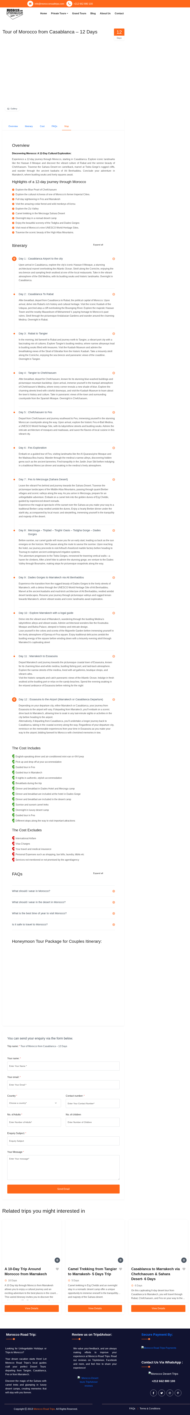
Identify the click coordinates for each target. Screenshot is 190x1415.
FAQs (54, 126)
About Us (105, 13)
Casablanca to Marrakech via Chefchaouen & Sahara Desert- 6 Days (155, 1274)
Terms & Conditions (150, 1408)
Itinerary (29, 126)
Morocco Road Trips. (44, 1409)
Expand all (98, 244)
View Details (31, 1308)
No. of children (73, 1114)
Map (66, 126)
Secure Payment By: (157, 1334)
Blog (93, 13)
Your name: (14, 1058)
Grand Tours (79, 13)
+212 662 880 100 (83, 4)
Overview (13, 126)
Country (12, 1096)
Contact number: (75, 1096)
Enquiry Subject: (16, 1133)
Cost (42, 126)
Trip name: (13, 1046)
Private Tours (58, 13)
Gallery (14, 108)
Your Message (15, 1152)
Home (43, 13)
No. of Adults (14, 1114)
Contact (119, 13)
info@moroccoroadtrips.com (49, 4)
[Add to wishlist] (57, 1269)
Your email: (14, 1077)
